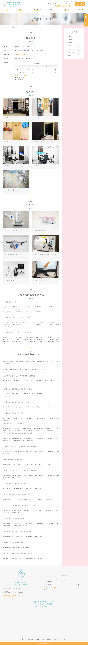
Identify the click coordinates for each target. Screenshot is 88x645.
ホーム (7, 9)
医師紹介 (20, 9)
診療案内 (52, 9)
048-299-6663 (21, 54)
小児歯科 (70, 42)
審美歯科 (70, 49)
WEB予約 (81, 4)
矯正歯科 (70, 55)
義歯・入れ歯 (71, 52)
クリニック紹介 (36, 9)
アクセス (80, 9)
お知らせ (66, 9)
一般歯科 (70, 36)
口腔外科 (70, 46)
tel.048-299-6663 (11, 595)
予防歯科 (70, 39)
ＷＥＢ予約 (86, 21)
